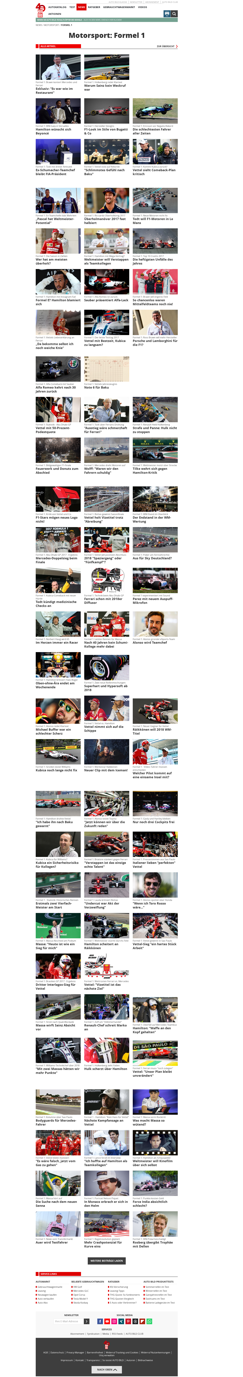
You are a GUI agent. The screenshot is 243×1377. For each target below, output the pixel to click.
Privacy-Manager (75, 1352)
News (39, 25)
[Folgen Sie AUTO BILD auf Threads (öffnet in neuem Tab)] (135, 1321)
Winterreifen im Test (156, 1291)
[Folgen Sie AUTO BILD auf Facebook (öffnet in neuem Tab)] (100, 1321)
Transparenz (93, 1360)
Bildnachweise (145, 1360)
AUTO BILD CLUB (170, 2)
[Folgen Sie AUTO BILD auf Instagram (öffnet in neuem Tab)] (114, 1321)
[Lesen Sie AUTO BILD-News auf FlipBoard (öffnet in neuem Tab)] (142, 1321)
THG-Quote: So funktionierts (125, 1295)
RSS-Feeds (117, 1334)
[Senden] (86, 1321)
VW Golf (77, 1287)
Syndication (93, 1334)
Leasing (42, 1291)
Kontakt (80, 1360)
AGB (45, 1352)
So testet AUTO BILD (113, 1360)
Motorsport (51, 25)
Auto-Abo (43, 1302)
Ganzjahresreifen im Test (159, 1295)
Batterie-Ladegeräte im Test (160, 1302)
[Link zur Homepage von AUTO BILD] (40, 10)
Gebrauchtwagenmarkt (50, 1287)
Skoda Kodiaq (80, 1302)
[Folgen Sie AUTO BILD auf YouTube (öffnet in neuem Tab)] (107, 1321)
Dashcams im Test (155, 1298)
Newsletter (136, 2)
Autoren (130, 1360)
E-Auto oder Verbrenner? (123, 1302)
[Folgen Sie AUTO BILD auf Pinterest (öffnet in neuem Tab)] (128, 1321)
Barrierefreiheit (95, 1352)
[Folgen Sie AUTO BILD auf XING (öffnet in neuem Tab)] (121, 1321)
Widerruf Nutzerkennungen (155, 1352)
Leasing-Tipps (117, 1291)
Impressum (67, 1360)
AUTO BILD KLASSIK (118, 2)
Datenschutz (57, 1352)
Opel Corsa (79, 1295)
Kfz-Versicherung (119, 1287)
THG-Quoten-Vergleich (122, 1298)
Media (106, 1334)
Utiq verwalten (106, 1355)
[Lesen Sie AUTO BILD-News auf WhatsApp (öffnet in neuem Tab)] (149, 1321)
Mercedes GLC (81, 1291)
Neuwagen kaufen (47, 1295)
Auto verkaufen (46, 1298)
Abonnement (152, 2)
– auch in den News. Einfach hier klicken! (79, 20)
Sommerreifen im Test (157, 1287)
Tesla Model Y (80, 1298)
